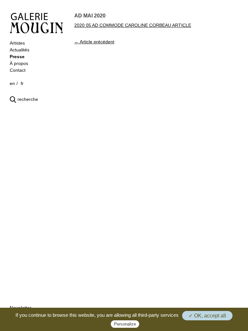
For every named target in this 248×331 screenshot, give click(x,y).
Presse (17, 56)
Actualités (19, 49)
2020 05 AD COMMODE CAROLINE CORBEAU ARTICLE (132, 25)
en (12, 83)
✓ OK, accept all (207, 315)
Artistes (17, 43)
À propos (19, 63)
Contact (18, 70)
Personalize (125, 324)
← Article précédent (94, 41)
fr (22, 83)
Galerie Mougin (36, 23)
